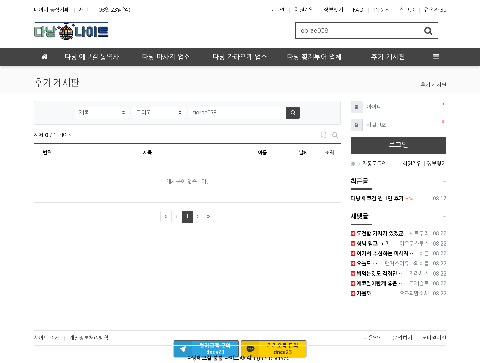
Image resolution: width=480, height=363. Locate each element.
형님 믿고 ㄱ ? (371, 243)
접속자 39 (435, 9)
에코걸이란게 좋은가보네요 (381, 283)
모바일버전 (434, 337)
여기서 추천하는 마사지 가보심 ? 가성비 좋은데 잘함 (386, 253)
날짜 (303, 152)
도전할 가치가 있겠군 (379, 233)
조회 (329, 152)
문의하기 (402, 337)
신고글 (407, 9)
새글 (84, 9)
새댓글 (360, 216)
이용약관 (373, 337)
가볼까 (363, 293)
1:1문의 (381, 9)
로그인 (277, 9)
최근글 (360, 181)
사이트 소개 (47, 337)
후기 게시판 (433, 84)
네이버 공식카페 (51, 9)
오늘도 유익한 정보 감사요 (368, 263)
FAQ (358, 9)
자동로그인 (374, 163)
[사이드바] (435, 57)
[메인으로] (44, 57)
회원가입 (304, 9)
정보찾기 (333, 9)
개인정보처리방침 (88, 337)
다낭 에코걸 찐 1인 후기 (377, 198)
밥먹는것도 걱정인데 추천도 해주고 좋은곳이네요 (381, 273)
